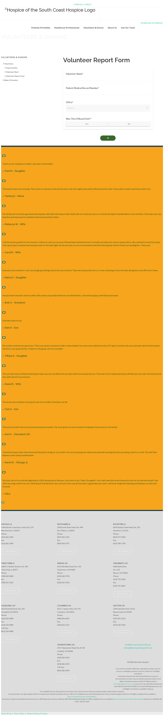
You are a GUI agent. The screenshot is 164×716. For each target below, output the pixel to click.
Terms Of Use (6, 714)
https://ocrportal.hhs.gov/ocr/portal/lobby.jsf (82, 696)
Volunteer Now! (12, 72)
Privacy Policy (19, 714)
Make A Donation (11, 80)
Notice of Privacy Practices (37, 714)
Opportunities (12, 68)
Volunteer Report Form (15, 76)
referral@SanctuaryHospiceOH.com (138, 648)
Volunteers (8, 64)
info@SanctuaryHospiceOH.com (138, 645)
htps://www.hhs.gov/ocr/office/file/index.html (129, 699)
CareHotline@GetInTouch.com (124, 684)
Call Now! (10, 551)
